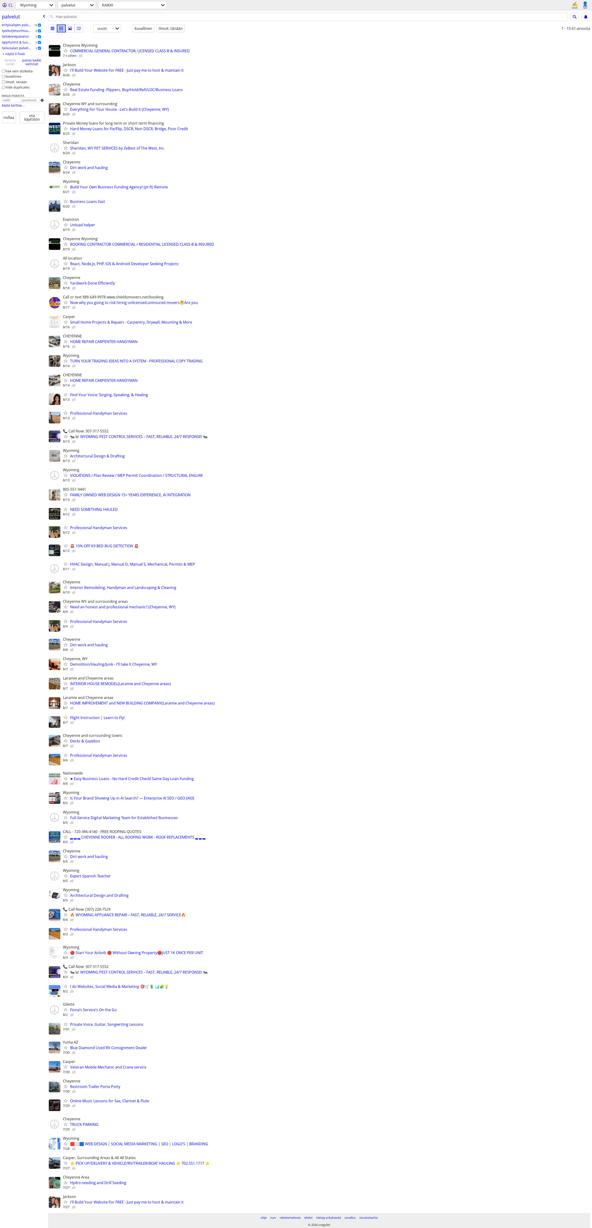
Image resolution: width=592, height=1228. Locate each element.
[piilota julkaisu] (81, 56)
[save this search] (585, 17)
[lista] (52, 28)
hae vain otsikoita (19, 71)
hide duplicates (18, 87)
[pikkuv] (61, 28)
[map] (78, 28)
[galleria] (70, 28)
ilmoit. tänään (16, 82)
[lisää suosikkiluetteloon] (65, 50)
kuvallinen (14, 76)
